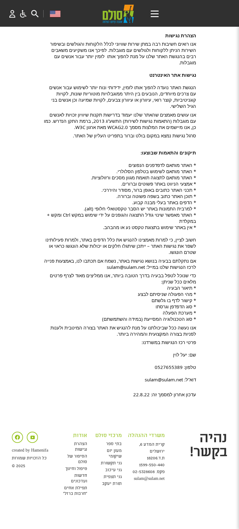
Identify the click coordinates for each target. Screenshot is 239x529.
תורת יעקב (112, 483)
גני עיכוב (113, 470)
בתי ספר (114, 444)
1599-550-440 (152, 465)
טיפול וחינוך (76, 469)
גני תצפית (113, 477)
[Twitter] (32, 437)
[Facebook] (17, 437)
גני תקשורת (111, 463)
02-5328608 (144, 472)
